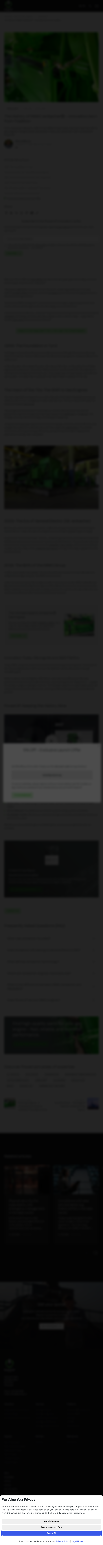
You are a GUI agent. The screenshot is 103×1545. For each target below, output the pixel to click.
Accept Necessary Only (51, 1527)
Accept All (51, 1533)
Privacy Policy (63, 1541)
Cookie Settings (51, 1521)
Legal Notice (77, 1541)
